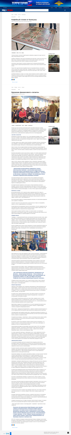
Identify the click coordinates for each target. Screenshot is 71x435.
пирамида (26, 125)
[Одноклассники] (13, 79)
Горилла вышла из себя (53, 61)
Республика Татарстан (18, 125)
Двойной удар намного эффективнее (52, 142)
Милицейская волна (66, 7)
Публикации (60, 7)
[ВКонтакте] (11, 79)
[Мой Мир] (14, 79)
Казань (23, 125)
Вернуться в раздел (15, 427)
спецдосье (13, 125)
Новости (52, 7)
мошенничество (30, 125)
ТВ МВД (56, 7)
